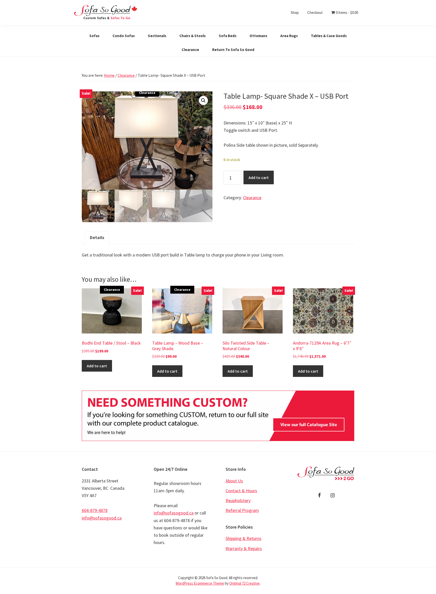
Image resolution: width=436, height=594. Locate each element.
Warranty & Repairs (244, 548)
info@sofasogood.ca (102, 518)
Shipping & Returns (243, 538)
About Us (234, 481)
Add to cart (259, 177)
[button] (203, 100)
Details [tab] (97, 237)
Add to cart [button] (97, 365)
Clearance (126, 75)
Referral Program (242, 510)
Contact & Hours (241, 491)
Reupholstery (238, 500)
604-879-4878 (94, 510)
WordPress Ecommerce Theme (200, 583)
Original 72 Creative (244, 583)
